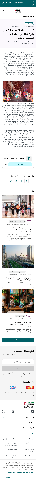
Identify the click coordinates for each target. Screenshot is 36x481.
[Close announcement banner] (3, 2)
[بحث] (4, 11)
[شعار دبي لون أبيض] (29, 405)
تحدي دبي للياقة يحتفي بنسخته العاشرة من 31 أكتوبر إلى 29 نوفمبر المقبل (18, 279)
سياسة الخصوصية (28, 376)
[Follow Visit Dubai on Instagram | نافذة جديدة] (13, 411)
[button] (6, 477)
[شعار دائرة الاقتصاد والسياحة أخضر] (18, 11)
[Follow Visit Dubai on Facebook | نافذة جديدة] (23, 411)
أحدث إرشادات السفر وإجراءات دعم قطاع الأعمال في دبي (20, 3)
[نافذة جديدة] (32, 181)
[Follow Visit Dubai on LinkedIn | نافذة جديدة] (32, 411)
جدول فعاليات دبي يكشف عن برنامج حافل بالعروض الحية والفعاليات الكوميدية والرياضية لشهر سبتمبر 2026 (18, 229)
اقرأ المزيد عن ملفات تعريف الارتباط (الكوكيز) (20, 472)
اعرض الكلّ (19, 339)
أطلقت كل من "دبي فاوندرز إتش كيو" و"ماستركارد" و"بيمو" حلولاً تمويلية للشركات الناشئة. (19, 324)
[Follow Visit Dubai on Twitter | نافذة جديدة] (3, 411)
